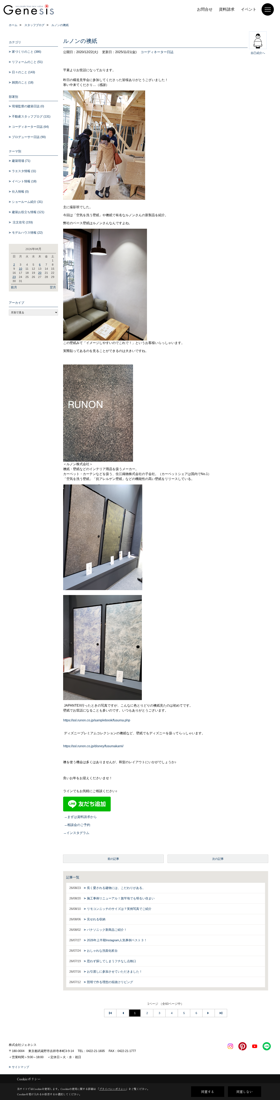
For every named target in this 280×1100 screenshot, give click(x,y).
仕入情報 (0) (20, 191)
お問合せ (205, 9)
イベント (248, 9)
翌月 (53, 287)
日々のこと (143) (23, 72)
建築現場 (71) (21, 160)
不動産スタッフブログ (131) (31, 116)
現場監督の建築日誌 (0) (28, 106)
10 (20, 268)
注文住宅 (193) (22, 222)
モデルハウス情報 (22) (27, 232)
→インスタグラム (76, 833)
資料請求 (226, 9)
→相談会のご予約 (77, 825)
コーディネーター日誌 (157, 52)
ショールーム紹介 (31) (27, 201)
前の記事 (113, 858)
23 (14, 277)
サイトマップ (20, 1067)
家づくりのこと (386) (26, 51)
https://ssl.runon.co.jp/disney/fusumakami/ (93, 746)
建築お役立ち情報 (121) (28, 212)
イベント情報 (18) (24, 181)
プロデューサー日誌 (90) (29, 137)
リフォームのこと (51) (27, 62)
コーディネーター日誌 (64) (30, 126)
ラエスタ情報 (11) (24, 171)
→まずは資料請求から (80, 817)
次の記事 (218, 858)
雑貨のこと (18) (22, 82)
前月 (14, 287)
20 (39, 272)
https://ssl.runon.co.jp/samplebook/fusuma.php (96, 720)
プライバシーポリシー (112, 1089)
